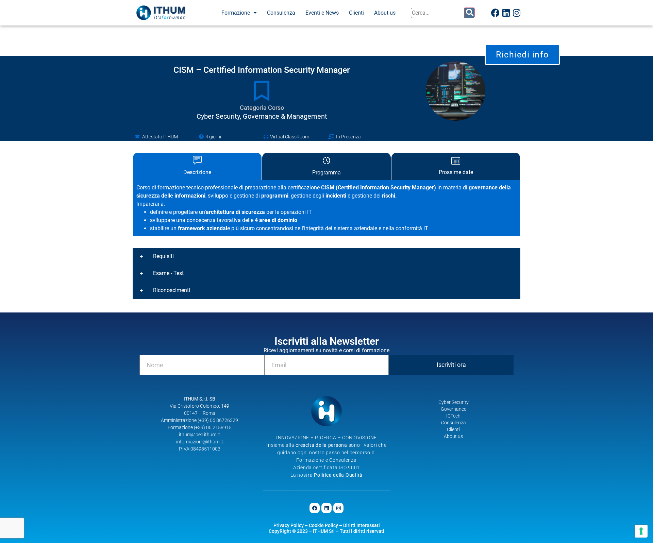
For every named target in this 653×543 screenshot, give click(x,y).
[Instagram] (516, 12)
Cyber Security (453, 402)
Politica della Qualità (338, 475)
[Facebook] (495, 12)
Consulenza (281, 13)
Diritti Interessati (361, 525)
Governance (453, 409)
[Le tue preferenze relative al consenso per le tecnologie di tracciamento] (641, 531)
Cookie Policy (323, 525)
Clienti (356, 13)
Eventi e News (322, 13)
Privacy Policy (288, 525)
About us (385, 13)
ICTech (453, 416)
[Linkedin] (506, 12)
